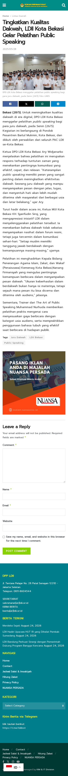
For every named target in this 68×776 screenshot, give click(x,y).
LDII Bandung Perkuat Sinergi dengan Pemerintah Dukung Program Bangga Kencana (31, 644)
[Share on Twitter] (26, 104)
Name (7, 489)
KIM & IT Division (45, 769)
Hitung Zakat (10, 677)
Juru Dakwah (18, 337)
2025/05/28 (9, 49)
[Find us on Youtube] (18, 762)
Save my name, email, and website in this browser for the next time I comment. (35, 538)
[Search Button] (63, 5)
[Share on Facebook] (10, 104)
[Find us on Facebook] (3, 762)
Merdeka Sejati (11, 626)
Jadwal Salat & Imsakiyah (17, 671)
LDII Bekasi (36, 337)
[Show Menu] (4, 5)
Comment (10, 445)
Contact (7, 666)
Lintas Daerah (19, 16)
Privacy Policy (11, 682)
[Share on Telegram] (58, 104)
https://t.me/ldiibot (14, 728)
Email (7, 505)
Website (7, 521)
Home (6, 16)
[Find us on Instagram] (13, 762)
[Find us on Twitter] (8, 762)
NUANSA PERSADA (13, 688)
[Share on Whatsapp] (42, 104)
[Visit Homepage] (34, 5)
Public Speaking (14, 342)
